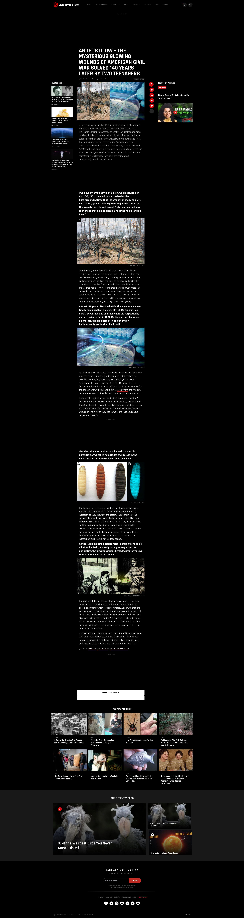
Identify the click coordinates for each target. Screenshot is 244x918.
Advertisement (126, 897)
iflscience (140, 367)
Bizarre (136, 79)
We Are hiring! (142, 897)
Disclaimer (117, 897)
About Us (101, 897)
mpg (141, 502)
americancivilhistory (119, 648)
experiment (122, 389)
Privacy (134, 897)
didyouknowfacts (138, 595)
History (142, 79)
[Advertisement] (122, 28)
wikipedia (140, 265)
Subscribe (135, 881)
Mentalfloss (103, 648)
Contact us (109, 897)
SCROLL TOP (187, 914)
